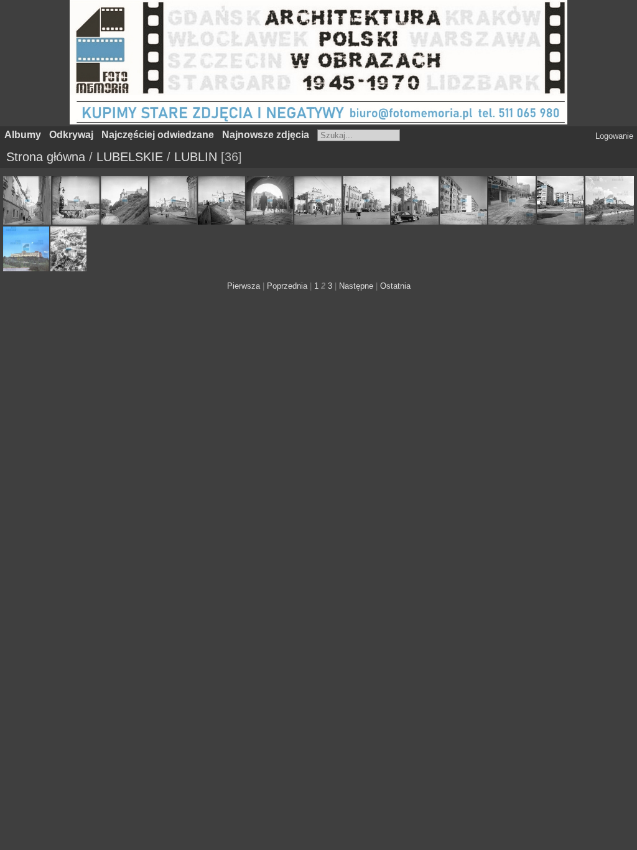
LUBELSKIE (129, 157)
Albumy (22, 134)
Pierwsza (243, 286)
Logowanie (614, 136)
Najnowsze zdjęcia (265, 134)
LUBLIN (195, 157)
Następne (356, 286)
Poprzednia (287, 286)
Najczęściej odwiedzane (157, 134)
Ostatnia (395, 286)
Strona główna (45, 157)
